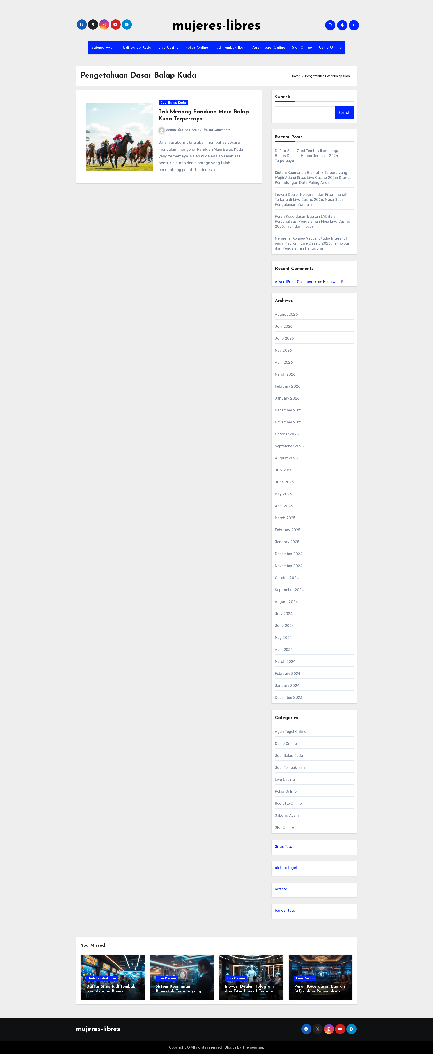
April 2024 (284, 649)
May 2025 (283, 494)
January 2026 (287, 398)
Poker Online (196, 47)
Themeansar (252, 1047)
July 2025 (284, 470)
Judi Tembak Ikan (230, 47)
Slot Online (302, 47)
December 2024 (289, 554)
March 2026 (285, 374)
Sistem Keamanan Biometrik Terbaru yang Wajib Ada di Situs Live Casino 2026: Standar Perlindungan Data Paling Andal (314, 178)
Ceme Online (330, 47)
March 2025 (285, 518)
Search (283, 97)
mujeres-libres (216, 26)
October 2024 (287, 578)
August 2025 (286, 458)
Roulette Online (288, 803)
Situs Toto (283, 846)
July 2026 (284, 326)
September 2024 (289, 590)
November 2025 (288, 422)
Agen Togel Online (269, 47)
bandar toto (285, 910)
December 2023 (288, 697)
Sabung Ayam (103, 47)
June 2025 (284, 482)
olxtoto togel (286, 868)
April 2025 (284, 506)
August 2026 (286, 314)
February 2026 (288, 386)
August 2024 (286, 602)
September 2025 (289, 446)
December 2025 (288, 410)
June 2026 (284, 338)
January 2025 (287, 542)
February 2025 (287, 530)
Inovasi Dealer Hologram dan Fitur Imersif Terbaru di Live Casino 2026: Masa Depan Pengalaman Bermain (311, 199)
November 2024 (289, 566)
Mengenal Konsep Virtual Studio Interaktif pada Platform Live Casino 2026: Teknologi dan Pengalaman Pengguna (312, 243)
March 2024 (285, 661)
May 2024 (283, 638)
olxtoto (281, 889)
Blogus (230, 1047)
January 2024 (287, 685)
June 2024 (284, 626)
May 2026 (283, 350)
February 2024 (288, 673)
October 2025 (287, 434)
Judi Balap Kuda (137, 47)
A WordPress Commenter (296, 282)
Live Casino (168, 47)
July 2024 (284, 614)
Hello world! (333, 282)
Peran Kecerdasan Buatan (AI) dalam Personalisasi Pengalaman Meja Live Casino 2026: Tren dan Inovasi (312, 221)
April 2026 (284, 362)
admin (171, 130)
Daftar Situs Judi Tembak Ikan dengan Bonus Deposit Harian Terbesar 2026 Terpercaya (308, 156)
